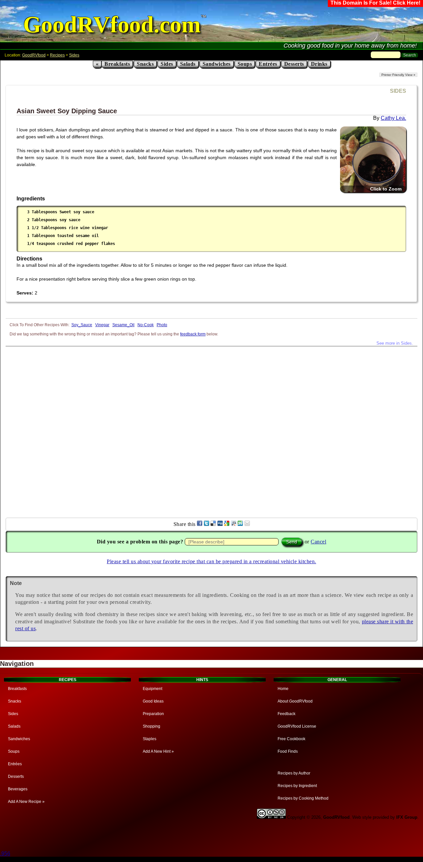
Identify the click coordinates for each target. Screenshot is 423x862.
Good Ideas (153, 701)
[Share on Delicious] (213, 524)
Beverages (17, 789)
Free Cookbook (291, 739)
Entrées (268, 64)
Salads (188, 64)
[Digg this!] (220, 524)
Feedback (286, 713)
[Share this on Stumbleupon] (240, 524)
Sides (74, 55)
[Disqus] (211, 428)
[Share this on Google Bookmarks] (226, 524)
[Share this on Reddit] (233, 524)
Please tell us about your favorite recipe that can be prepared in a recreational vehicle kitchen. (211, 561)
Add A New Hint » (158, 751)
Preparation (153, 713)
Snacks (145, 64)
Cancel (318, 541)
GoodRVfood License (297, 726)
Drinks (319, 64)
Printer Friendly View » (398, 75)
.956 (5, 853)
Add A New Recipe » (26, 801)
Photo (162, 325)
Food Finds (288, 751)
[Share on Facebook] (199, 524)
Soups (245, 64)
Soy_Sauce (81, 325)
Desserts (294, 64)
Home (283, 688)
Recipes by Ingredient (297, 785)
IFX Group (406, 817)
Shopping (151, 726)
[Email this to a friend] (247, 524)
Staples (149, 739)
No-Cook (145, 325)
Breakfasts (117, 64)
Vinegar (102, 325)
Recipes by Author (294, 773)
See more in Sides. (394, 343)
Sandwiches (217, 64)
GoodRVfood (34, 55)
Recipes (57, 55)
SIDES (398, 91)
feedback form (193, 334)
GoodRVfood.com (112, 24)
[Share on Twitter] (206, 524)
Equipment (152, 688)
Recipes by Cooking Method (303, 798)
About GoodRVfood (295, 701)
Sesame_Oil (123, 325)
